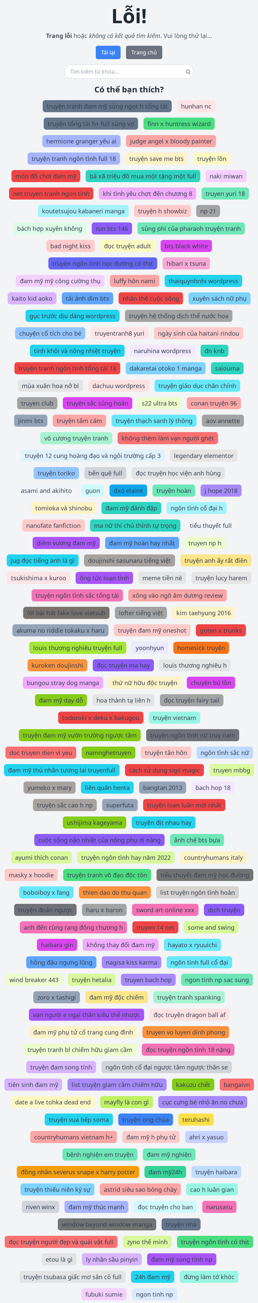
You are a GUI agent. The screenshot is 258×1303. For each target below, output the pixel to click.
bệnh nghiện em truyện (100, 1154)
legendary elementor (203, 456)
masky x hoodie (31, 875)
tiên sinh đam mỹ (33, 1085)
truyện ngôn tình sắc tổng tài (77, 595)
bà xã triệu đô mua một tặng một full (143, 176)
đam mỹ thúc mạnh (96, 1207)
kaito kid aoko (32, 298)
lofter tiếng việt (141, 613)
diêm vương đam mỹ (66, 543)
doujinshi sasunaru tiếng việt (129, 560)
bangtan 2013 (162, 788)
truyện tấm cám (79, 421)
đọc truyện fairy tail (191, 700)
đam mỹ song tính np (181, 1259)
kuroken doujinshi (57, 665)
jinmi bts (30, 421)
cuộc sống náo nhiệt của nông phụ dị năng (99, 840)
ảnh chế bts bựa (197, 840)
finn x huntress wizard (179, 124)
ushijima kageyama (94, 822)
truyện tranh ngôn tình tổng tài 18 (67, 368)
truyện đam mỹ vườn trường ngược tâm (80, 735)
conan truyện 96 (214, 403)
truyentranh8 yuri (119, 333)
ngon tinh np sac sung (217, 980)
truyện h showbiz (162, 211)
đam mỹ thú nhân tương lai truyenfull (62, 770)
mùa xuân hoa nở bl (50, 386)
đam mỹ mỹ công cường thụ (60, 281)
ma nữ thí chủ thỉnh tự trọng (135, 525)
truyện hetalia (92, 980)
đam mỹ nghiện (169, 1154)
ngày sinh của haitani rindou (198, 333)
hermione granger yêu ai (81, 141)
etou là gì (59, 1259)
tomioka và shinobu (63, 508)
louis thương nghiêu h (195, 665)
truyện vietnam (174, 718)
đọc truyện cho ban (165, 1207)
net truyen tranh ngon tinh (51, 194)
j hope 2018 (221, 491)
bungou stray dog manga (63, 683)
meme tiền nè (162, 578)
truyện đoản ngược (45, 910)
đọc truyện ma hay (123, 665)
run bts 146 (112, 228)
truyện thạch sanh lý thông (154, 421)
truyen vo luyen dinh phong (185, 1032)
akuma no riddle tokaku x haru (60, 630)
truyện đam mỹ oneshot (152, 630)
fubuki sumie (104, 1294)
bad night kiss (70, 246)
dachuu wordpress (118, 386)
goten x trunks (221, 630)
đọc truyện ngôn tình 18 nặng (188, 1050)
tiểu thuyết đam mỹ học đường (205, 875)
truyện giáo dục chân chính (197, 386)
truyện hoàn (174, 491)
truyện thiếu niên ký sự (57, 1189)
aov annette (223, 421)
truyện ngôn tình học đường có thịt (102, 263)
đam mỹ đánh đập (131, 508)
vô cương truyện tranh (76, 438)
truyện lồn (211, 159)
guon (92, 491)
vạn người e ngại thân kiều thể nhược (86, 1015)
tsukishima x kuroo (38, 578)
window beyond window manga (107, 1224)
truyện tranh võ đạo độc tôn (107, 875)
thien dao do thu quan (115, 892)
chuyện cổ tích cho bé (50, 333)
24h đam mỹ (152, 1277)
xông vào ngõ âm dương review (177, 595)
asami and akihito (46, 491)
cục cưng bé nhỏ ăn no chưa (202, 1102)
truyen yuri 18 (225, 194)
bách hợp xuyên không (49, 228)
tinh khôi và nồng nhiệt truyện (77, 351)
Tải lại (108, 52)
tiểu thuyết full (211, 525)
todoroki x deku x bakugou (100, 718)
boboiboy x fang (46, 892)
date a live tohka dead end (53, 1102)
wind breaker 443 (33, 980)
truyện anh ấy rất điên (215, 560)
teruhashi (196, 1120)
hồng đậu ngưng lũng (61, 962)
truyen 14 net (155, 927)
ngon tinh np (154, 1294)
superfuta (120, 805)
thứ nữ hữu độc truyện (145, 683)
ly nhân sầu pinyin (112, 1259)
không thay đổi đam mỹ (121, 945)
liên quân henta (107, 788)
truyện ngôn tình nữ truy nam (192, 735)
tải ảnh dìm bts (87, 298)
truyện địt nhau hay (163, 822)
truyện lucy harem (221, 578)
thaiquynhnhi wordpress (203, 281)
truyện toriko (56, 473)
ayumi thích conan (41, 857)
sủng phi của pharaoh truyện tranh (191, 228)
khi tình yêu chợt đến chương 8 (147, 194)
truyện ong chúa (145, 1120)
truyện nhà (181, 1224)
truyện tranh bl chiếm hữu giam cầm (80, 1050)
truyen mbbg (231, 770)
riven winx (40, 1207)
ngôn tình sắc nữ (225, 753)
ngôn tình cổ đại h (197, 508)
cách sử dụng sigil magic (164, 770)
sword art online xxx (165, 910)
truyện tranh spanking (189, 997)
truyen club (37, 403)
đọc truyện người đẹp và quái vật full (61, 1242)
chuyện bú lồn (211, 683)
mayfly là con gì (126, 1102)
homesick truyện (201, 648)
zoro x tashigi (56, 997)
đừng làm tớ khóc (209, 1277)
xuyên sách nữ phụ (219, 298)
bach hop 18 (213, 788)
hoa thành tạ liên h (123, 700)
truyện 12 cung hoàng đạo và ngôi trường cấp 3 (93, 456)
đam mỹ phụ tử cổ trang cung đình (83, 1032)
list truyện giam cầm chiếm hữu (117, 1085)
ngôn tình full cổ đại (199, 962)
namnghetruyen (108, 753)
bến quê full (105, 473)
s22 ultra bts (159, 403)
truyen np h (204, 543)
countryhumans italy (213, 857)
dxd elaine (128, 491)
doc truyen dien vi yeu (40, 753)
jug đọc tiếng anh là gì (43, 560)
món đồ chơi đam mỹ (45, 176)
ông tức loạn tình (104, 578)
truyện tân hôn (166, 753)
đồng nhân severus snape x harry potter (78, 1172)
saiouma (227, 368)
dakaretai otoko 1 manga (166, 368)
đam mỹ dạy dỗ (61, 700)
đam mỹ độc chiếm (116, 997)
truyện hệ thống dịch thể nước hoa (178, 316)
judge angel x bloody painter (171, 141)
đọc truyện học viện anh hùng (178, 473)
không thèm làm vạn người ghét (168, 438)
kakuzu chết (193, 1085)
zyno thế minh (147, 1242)
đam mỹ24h (165, 1172)
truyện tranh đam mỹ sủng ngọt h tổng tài (107, 106)
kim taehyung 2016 (203, 613)
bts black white (186, 246)
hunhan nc (196, 106)
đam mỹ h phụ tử (151, 1137)
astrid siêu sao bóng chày (140, 1189)
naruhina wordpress (162, 351)
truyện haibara (216, 1172)
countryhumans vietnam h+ (73, 1137)
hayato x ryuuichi (192, 945)
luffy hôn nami (134, 281)
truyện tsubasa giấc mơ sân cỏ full (73, 1277)
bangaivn (237, 1085)
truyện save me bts (156, 159)
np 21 (208, 211)
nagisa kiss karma (131, 962)
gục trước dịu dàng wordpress (73, 316)
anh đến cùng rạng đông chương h (73, 927)
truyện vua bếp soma (79, 1120)
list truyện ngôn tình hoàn (197, 892)
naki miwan (226, 176)
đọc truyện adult (127, 246)
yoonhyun (150, 648)
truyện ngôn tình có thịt (215, 1242)
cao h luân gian (212, 1189)
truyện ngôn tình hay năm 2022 (126, 857)
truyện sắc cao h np (65, 805)
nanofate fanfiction (53, 525)
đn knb (214, 351)
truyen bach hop (148, 980)
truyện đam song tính (61, 1067)
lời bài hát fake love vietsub (66, 613)
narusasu (219, 1207)
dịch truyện (224, 910)
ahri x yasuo (206, 1137)
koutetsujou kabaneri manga (83, 211)
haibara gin (57, 945)
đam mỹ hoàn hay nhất (142, 543)
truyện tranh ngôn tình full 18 (74, 159)
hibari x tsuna (186, 263)
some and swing (211, 927)
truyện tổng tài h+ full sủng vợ (91, 124)
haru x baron (104, 910)
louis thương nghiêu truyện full (77, 648)
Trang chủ (144, 52)
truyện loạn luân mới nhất (184, 805)
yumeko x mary (50, 788)
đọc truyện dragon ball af (189, 1015)
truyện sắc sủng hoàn (97, 403)
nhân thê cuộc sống (151, 298)
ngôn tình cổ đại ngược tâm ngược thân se (166, 1067)
